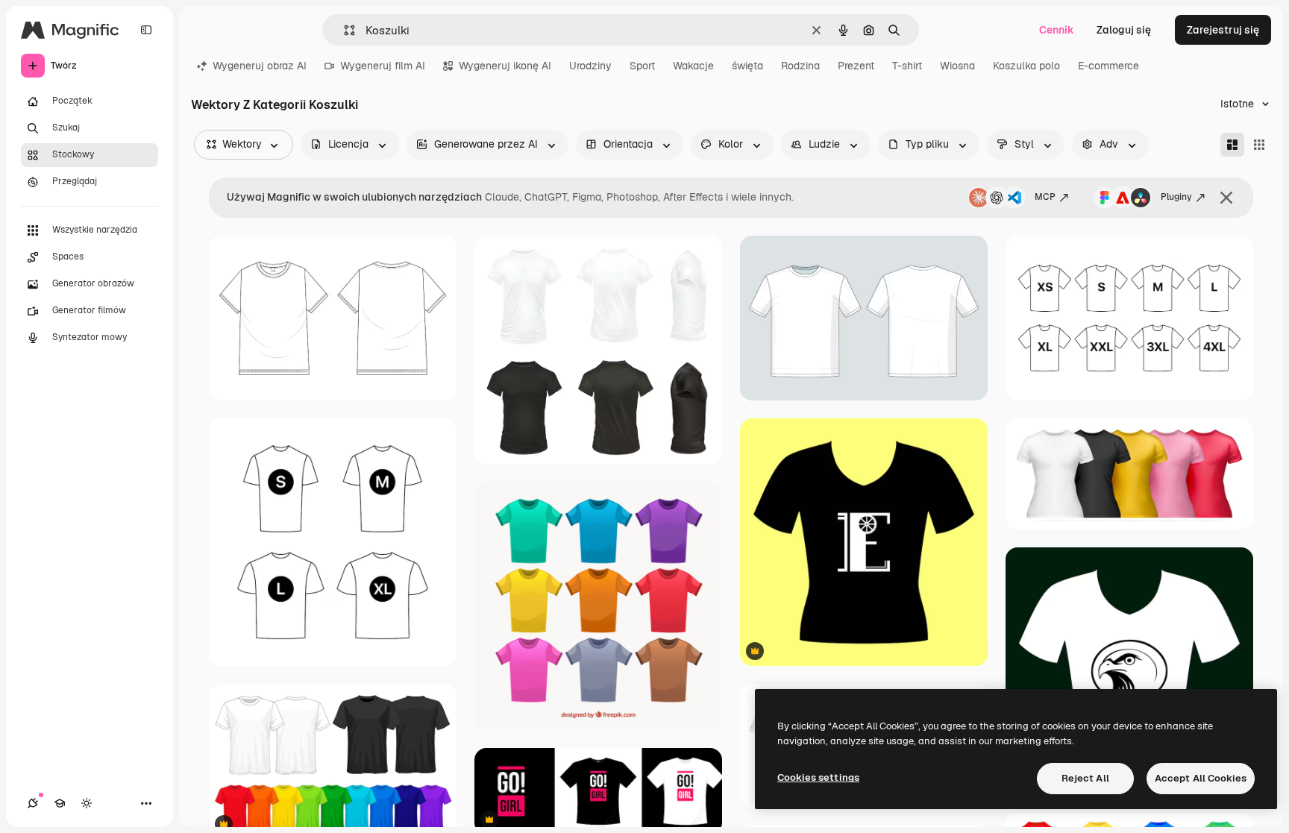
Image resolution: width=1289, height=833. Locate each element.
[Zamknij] (1226, 198)
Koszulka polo (1026, 65)
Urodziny (590, 65)
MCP (1045, 197)
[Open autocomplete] (343, 30)
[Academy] (60, 803)
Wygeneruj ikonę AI (505, 65)
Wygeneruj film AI (382, 65)
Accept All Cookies (1200, 778)
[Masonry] (1232, 145)
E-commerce (1108, 65)
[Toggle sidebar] (146, 30)
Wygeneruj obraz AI (260, 65)
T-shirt (907, 65)
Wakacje (693, 65)
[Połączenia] (33, 803)
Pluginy (1176, 197)
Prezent (856, 65)
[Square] (1259, 145)
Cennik (1056, 30)
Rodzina (800, 65)
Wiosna (957, 65)
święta (747, 65)
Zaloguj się (1124, 30)
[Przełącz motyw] (86, 803)
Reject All (1085, 778)
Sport (642, 65)
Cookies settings (818, 777)
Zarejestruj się (1223, 30)
